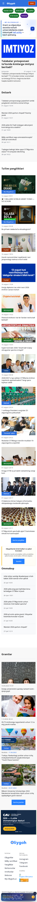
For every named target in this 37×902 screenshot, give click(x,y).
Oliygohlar (9, 857)
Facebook (23, 866)
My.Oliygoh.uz (9, 192)
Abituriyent (7, 310)
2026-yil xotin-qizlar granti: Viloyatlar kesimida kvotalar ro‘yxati (18, 615)
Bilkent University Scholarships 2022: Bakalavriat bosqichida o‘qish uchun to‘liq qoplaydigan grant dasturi (18, 793)
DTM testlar (14, 16)
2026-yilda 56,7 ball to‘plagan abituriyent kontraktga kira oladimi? (17, 126)
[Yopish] (35, 893)
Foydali (6, 250)
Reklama (24, 16)
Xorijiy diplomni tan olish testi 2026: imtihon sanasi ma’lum (15, 288)
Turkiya (6, 748)
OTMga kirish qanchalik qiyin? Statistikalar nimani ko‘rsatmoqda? (18, 532)
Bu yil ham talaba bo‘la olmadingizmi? (16, 229)
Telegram (23, 862)
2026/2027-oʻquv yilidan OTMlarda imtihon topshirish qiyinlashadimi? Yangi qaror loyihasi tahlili (18, 380)
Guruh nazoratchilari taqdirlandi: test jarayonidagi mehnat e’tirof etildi (16, 258)
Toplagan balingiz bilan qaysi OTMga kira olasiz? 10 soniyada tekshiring (18, 150)
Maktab (6, 403)
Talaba (6, 371)
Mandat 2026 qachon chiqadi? (15, 627)
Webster (8, 875)
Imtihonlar (9, 871)
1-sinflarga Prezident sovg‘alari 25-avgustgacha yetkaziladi (15, 411)
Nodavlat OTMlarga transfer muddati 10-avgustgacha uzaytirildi (18, 442)
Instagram (23, 859)
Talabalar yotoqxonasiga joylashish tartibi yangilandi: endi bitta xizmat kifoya (18, 102)
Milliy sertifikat (11, 861)
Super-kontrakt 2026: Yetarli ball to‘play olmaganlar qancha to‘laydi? (17, 349)
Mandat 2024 (7, 11)
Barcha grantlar (18, 802)
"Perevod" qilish (9, 433)
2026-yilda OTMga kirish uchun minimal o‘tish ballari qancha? (16, 602)
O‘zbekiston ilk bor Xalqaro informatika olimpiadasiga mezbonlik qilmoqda (17, 502)
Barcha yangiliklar (18, 540)
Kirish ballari (20, 11)
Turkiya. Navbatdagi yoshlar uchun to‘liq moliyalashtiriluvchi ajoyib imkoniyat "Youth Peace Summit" (17, 757)
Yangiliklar (30, 11)
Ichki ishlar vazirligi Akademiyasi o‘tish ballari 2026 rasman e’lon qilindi (18, 577)
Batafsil (18, 561)
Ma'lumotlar (10, 868)
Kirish (32, 3)
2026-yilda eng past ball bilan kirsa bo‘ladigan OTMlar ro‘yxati (17, 590)
